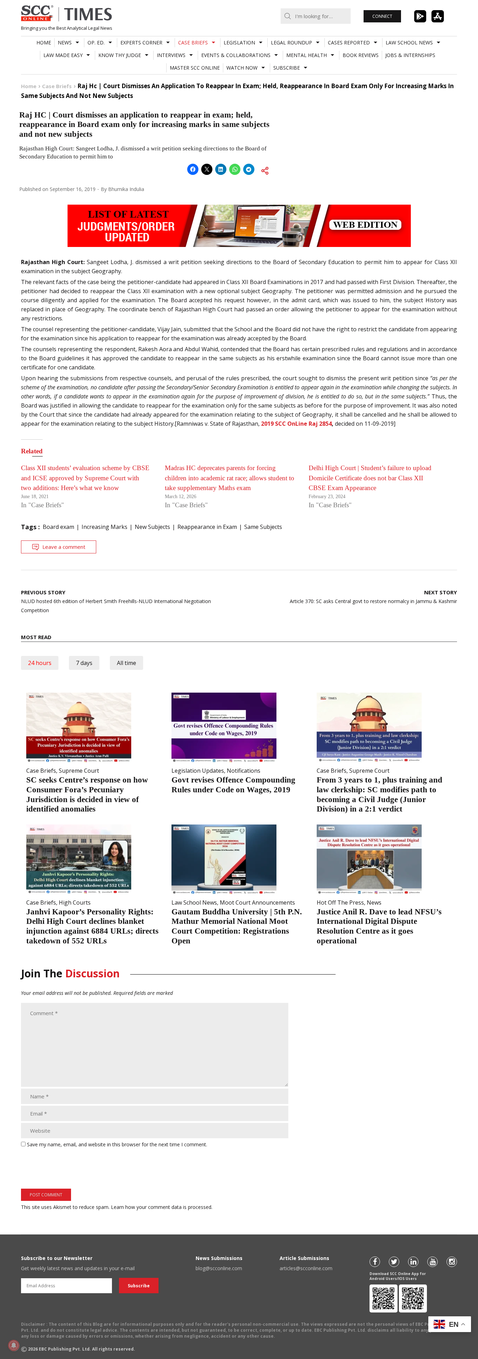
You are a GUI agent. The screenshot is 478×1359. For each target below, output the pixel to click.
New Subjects (152, 527)
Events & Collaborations (235, 55)
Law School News (409, 42)
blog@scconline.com (219, 1268)
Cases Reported (349, 42)
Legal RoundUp (291, 42)
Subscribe (286, 67)
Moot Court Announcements (257, 902)
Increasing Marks (104, 527)
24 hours (39, 663)
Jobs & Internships (410, 55)
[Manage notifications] (13, 1345)
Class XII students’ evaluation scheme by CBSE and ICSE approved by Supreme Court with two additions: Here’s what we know (85, 477)
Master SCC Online (195, 67)
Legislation (239, 42)
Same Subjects (263, 527)
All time (126, 663)
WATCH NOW (242, 67)
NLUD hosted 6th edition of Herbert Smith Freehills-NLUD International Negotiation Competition (116, 601)
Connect (382, 16)
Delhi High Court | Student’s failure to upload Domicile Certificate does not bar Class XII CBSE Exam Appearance (370, 477)
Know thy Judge (119, 55)
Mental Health (306, 55)
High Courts (75, 902)
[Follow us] (375, 1262)
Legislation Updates (197, 770)
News (65, 42)
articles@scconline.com (306, 1268)
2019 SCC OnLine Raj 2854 (296, 423)
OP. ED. (96, 42)
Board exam (58, 527)
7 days (84, 663)
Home (43, 42)
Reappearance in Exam (207, 527)
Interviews (171, 55)
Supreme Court (79, 770)
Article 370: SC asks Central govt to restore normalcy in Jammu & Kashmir (373, 596)
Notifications (243, 770)
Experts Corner (141, 42)
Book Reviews (361, 55)
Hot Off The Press (340, 902)
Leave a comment (63, 546)
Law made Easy (63, 55)
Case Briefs (193, 42)
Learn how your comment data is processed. (161, 1207)
